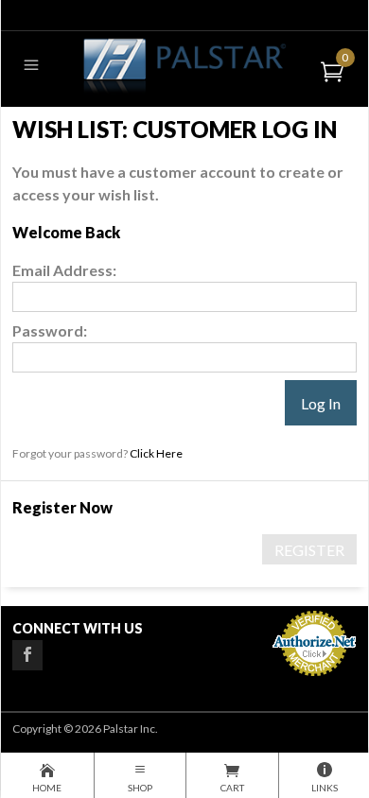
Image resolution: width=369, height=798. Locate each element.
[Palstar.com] (184, 65)
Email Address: (64, 270)
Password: (49, 330)
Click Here (156, 453)
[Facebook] (27, 655)
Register (309, 550)
